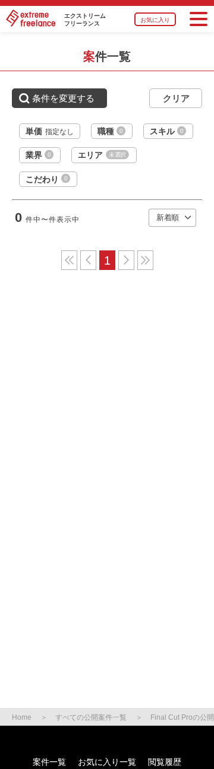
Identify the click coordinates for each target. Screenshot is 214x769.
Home (22, 717)
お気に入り (155, 20)
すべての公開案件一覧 (91, 717)
